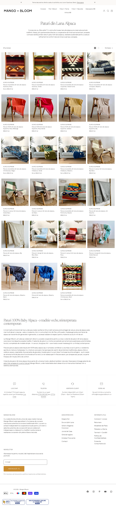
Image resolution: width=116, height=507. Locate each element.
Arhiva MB (68, 13)
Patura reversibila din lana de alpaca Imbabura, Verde (43, 170)
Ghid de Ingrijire (67, 435)
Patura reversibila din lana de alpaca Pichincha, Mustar (71, 212)
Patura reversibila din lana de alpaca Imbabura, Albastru (71, 170)
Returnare (97, 422)
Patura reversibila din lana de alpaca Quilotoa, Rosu (14, 86)
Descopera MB (90, 9)
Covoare (43, 9)
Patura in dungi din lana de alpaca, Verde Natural (100, 254)
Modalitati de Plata (101, 426)
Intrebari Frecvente (68, 438)
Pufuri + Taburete (77, 9)
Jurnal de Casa (67, 431)
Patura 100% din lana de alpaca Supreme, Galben (70, 128)
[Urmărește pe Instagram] (93, 491)
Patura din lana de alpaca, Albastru (43, 295)
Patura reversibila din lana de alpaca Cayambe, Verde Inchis (71, 86)
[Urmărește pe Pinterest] (99, 491)
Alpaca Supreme (8, 82)
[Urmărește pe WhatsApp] (111, 491)
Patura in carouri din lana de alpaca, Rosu (71, 254)
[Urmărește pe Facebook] (88, 491)
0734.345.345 (43, 394)
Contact (65, 441)
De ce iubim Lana (68, 422)
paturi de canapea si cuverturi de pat (17, 363)
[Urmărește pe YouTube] (105, 491)
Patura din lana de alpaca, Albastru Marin (14, 296)
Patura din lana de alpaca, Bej (12, 253)
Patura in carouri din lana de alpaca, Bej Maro (100, 170)
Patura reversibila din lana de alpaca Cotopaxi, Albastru (100, 86)
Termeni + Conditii (100, 432)
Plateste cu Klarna (100, 429)
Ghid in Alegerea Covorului (67, 427)
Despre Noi (65, 419)
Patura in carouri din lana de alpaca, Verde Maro (14, 212)
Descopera (80, 3)
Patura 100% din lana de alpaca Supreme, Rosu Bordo (42, 128)
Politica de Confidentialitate (100, 437)
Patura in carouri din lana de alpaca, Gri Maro (43, 212)
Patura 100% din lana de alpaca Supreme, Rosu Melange (13, 128)
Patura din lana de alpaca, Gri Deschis (98, 212)
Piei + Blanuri (53, 9)
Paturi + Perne (64, 9)
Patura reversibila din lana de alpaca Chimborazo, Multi (71, 296)
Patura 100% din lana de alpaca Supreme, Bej (99, 128)
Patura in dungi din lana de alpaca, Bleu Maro (42, 254)
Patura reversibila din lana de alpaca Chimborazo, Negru (14, 170)
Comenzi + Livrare (100, 419)
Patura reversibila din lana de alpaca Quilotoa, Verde (43, 86)
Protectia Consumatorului (100, 442)
